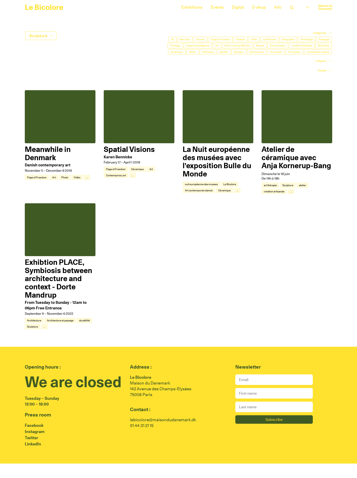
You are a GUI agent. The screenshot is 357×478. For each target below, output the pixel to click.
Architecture (34, 320)
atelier (302, 185)
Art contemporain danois (199, 190)
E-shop (259, 7)
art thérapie (270, 185)
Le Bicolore (44, 7)
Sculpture (287, 185)
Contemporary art (116, 175)
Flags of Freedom (37, 177)
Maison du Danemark (325, 7)
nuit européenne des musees (201, 184)
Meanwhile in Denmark (48, 153)
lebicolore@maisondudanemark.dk (163, 420)
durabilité (84, 320)
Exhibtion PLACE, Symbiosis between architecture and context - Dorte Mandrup (58, 278)
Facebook (34, 425)
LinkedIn (33, 444)
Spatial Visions (129, 149)
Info (278, 7)
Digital (238, 7)
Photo (64, 177)
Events (217, 7)
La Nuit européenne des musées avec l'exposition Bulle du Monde (217, 161)
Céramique (137, 169)
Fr (307, 7)
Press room (38, 414)
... (87, 177)
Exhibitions (191, 7)
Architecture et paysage (60, 320)
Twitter (31, 438)
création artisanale (274, 191)
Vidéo (77, 177)
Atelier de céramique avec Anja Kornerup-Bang (296, 157)
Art (54, 177)
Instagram (35, 431)
